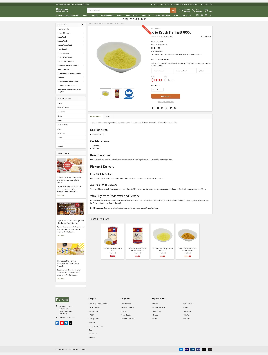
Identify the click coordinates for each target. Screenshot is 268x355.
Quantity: (155, 85)
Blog (176, 15)
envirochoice (62, 142)
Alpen (59, 129)
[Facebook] (197, 15)
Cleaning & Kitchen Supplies (67, 65)
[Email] (158, 108)
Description (95, 116)
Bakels (59, 103)
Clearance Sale (63, 29)
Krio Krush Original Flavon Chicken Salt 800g (137, 249)
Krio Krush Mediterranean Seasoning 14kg (187, 249)
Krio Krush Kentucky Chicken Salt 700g (163, 249)
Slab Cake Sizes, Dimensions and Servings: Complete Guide (69, 180)
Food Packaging (63, 69)
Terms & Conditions (162, 15)
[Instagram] (206, 15)
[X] (211, 15)
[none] (119, 57)
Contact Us (186, 15)
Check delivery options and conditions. (192, 189)
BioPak (60, 137)
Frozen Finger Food (64, 45)
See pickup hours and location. (153, 178)
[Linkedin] (171, 108)
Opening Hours (107, 15)
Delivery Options (90, 15)
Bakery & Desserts (64, 33)
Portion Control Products (66, 85)
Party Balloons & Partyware (67, 81)
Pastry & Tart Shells (64, 57)
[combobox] (131, 10)
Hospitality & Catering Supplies (69, 73)
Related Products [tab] (99, 218)
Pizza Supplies (62, 49)
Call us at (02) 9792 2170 (67, 317)
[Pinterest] (175, 108)
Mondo (59, 116)
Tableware (61, 77)
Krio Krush (61, 112)
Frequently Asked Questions (67, 15)
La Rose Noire (62, 125)
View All (60, 146)
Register (199, 11)
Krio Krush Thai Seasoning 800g (112, 249)
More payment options (166, 102)
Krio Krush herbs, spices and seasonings (194, 200)
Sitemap (92, 337)
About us (146, 15)
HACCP (119, 15)
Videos (108, 116)
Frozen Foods (62, 41)
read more (60, 195)
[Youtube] (202, 15)
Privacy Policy (132, 15)
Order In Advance (63, 107)
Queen (59, 120)
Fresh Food (61, 37)
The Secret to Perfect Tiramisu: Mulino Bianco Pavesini (68, 263)
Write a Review (206, 36)
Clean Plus (61, 133)
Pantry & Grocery (63, 53)
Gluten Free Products (65, 61)
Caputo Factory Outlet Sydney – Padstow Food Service (70, 221)
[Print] (162, 108)
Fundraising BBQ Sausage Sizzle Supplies (69, 90)
